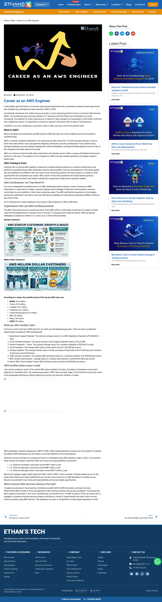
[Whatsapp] (157, 560)
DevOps (152, 12)
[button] (111, 33)
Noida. (135, 560)
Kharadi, (142, 557)
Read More (115, 100)
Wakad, (136, 557)
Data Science (65, 12)
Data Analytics (82, 12)
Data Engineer (99, 12)
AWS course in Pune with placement (54, 176)
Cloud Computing (119, 12)
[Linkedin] (147, 574)
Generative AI (138, 12)
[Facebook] (136, 574)
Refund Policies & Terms (12, 592)
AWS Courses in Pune (24, 491)
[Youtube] (131, 574)
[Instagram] (142, 574)
